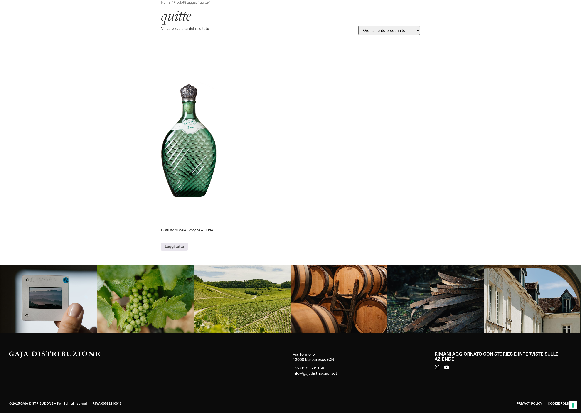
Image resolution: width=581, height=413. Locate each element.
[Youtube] (446, 367)
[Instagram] (437, 367)
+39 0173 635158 (308, 368)
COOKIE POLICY (560, 403)
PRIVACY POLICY (529, 403)
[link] (48, 299)
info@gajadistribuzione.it (315, 373)
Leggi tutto (174, 246)
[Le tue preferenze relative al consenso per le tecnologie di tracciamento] (573, 405)
